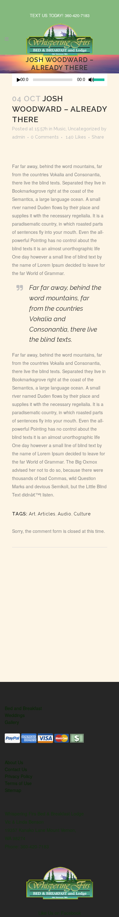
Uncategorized (84, 128)
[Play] (19, 80)
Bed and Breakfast (23, 708)
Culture (82, 513)
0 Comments (45, 137)
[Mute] (91, 79)
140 (76, 137)
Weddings (15, 715)
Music (60, 128)
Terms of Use (18, 783)
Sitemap (13, 790)
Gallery (12, 722)
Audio (64, 513)
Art (32, 513)
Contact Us (16, 769)
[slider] (100, 79)
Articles (47, 513)
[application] (59, 79)
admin (18, 137)
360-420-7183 (77, 15)
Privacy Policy (18, 776)
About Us (14, 762)
